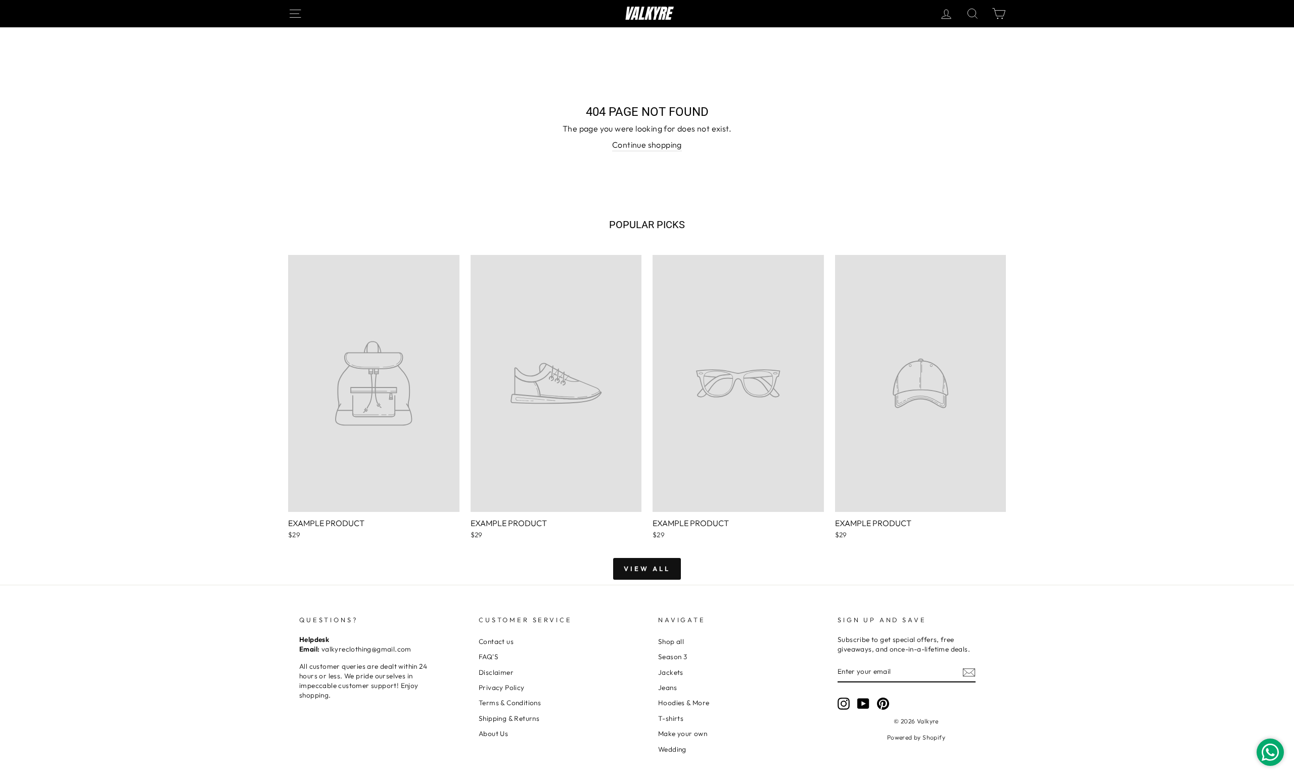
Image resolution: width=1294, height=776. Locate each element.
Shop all (671, 641)
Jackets (670, 672)
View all (647, 569)
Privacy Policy (502, 687)
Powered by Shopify (916, 737)
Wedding (672, 749)
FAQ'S (488, 656)
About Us (493, 733)
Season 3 (672, 656)
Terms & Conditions (510, 702)
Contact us (496, 641)
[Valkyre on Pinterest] (883, 704)
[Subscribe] (969, 672)
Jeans (667, 687)
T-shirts (670, 718)
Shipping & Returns (509, 718)
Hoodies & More (684, 702)
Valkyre (647, 13)
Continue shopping (647, 145)
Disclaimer (496, 672)
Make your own (682, 733)
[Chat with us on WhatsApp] (1270, 752)
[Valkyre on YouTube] (863, 704)
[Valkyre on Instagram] (844, 704)
